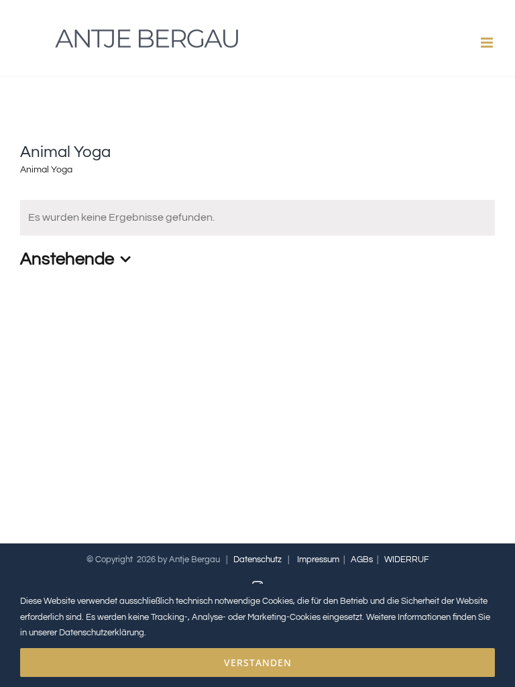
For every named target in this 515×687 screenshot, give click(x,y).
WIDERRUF (406, 559)
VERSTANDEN (258, 662)
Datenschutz (257, 559)
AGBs (362, 559)
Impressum (318, 559)
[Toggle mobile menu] (488, 43)
